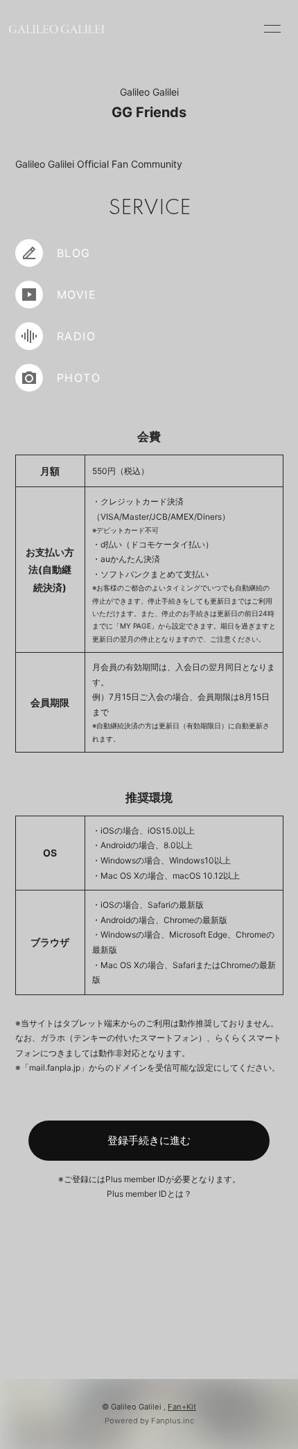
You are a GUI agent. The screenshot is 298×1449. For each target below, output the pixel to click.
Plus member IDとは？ (149, 1193)
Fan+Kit (182, 1407)
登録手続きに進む (149, 1140)
